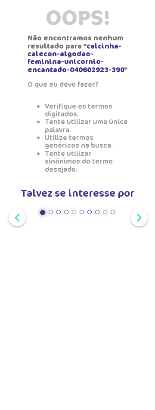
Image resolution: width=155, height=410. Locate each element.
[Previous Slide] (15, 216)
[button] (42, 212)
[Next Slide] (137, 216)
